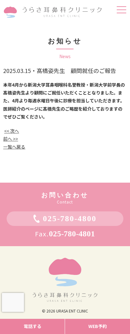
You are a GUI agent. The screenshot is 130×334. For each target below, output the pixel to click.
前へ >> (10, 139)
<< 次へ (11, 131)
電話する (32, 326)
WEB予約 (97, 326)
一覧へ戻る (14, 146)
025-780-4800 (70, 218)
